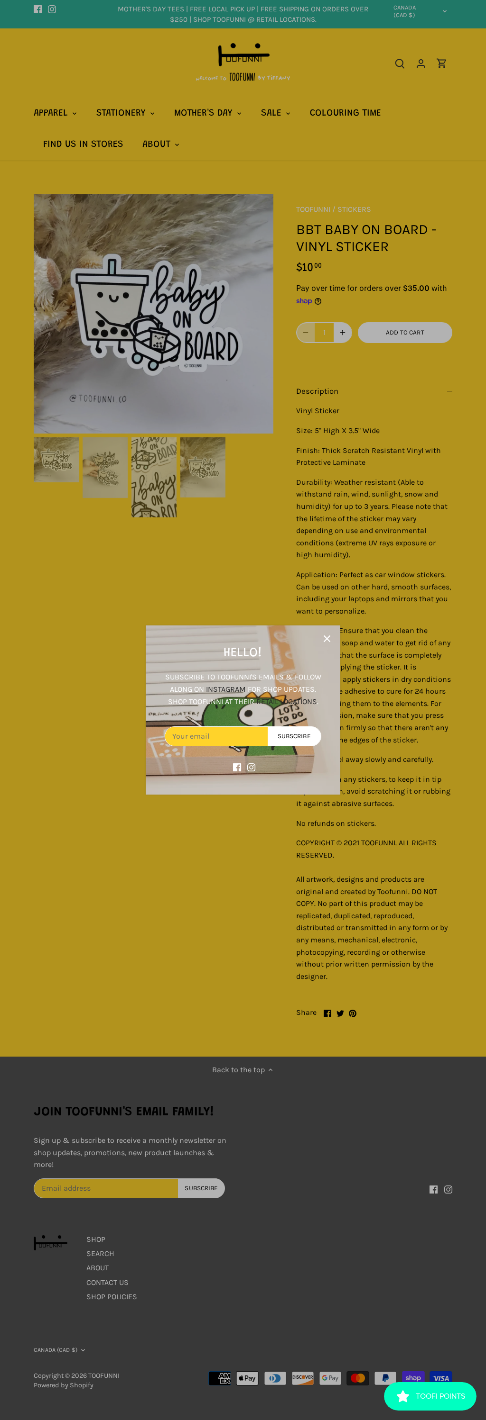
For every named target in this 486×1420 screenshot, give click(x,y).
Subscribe (294, 736)
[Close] (327, 638)
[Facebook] (237, 766)
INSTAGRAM (226, 689)
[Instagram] (251, 766)
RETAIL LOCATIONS (286, 701)
